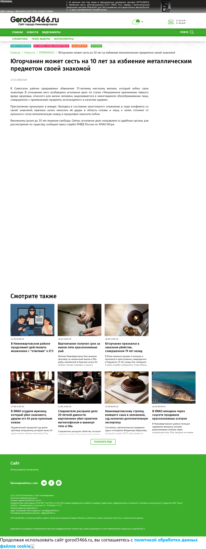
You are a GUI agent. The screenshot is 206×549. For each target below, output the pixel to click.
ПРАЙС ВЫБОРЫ (41, 38)
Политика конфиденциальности (23, 498)
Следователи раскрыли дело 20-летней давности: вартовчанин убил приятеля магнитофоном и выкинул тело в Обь (78, 418)
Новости (32, 32)
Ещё (66, 32)
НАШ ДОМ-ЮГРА (79, 46)
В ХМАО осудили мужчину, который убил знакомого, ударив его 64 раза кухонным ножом (31, 416)
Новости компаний (20, 46)
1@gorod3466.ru (48, 513)
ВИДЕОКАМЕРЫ (51, 32)
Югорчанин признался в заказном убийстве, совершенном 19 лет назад (123, 347)
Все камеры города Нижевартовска (51, 46)
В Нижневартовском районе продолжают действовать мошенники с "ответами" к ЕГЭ (32, 347)
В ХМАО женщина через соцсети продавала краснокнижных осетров (169, 415)
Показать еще (103, 441)
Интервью (96, 46)
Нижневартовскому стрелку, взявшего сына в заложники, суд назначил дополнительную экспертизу (126, 416)
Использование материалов (24, 469)
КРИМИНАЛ (46, 52)
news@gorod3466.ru (50, 510)
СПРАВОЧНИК (20, 38)
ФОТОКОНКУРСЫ (64, 38)
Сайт (14, 463)
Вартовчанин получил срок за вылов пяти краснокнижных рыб (79, 347)
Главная (17, 32)
